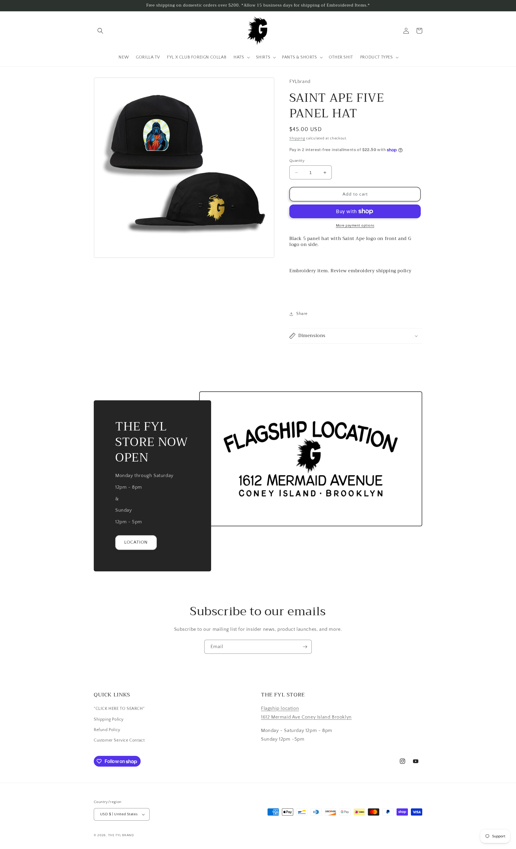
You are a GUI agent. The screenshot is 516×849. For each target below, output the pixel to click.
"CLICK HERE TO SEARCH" (119, 708)
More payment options (355, 225)
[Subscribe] (304, 647)
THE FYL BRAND (121, 835)
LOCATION (136, 542)
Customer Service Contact (119, 740)
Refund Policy (107, 730)
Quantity (297, 161)
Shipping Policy (109, 719)
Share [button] (302, 313)
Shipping (297, 138)
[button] (100, 30)
